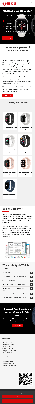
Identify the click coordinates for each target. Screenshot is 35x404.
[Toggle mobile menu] (32, 2)
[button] (17, 273)
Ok (17, 396)
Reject (17, 401)
